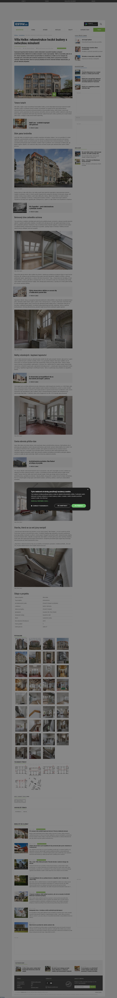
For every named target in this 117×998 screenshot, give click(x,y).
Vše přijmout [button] (79, 505)
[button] (58, 501)
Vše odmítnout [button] (62, 505)
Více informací (44, 498)
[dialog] (58, 499)
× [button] (87, 489)
